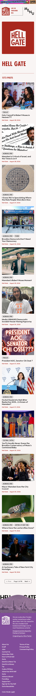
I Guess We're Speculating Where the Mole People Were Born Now (16, 198)
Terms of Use (24, 644)
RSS (12, 13)
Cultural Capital (8, 440)
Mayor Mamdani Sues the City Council (15, 487)
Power (17, 236)
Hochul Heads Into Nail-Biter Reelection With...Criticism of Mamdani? (15, 402)
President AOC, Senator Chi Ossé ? (17, 360)
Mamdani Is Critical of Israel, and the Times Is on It (16, 157)
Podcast (5, 112)
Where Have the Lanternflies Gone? (18, 528)
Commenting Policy (27, 649)
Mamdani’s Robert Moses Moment (17, 280)
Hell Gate (5, 120)
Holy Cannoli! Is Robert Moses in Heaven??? (16, 116)
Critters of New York (22, 525)
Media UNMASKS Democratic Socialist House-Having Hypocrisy (17, 320)
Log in (13, 8)
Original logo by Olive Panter (22, 636)
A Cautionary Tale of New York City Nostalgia (17, 568)
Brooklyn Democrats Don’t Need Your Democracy (16, 240)
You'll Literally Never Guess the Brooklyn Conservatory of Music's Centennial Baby (16, 445)
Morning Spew (7, 153)
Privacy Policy (24, 647)
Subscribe (14, 10)
